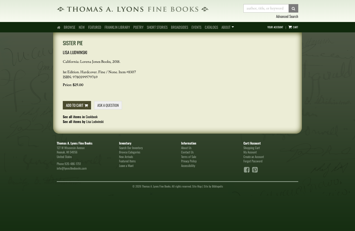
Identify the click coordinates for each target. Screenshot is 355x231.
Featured (94, 27)
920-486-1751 (72, 163)
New (82, 27)
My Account (250, 152)
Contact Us (187, 152)
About (225, 27)
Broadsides (179, 27)
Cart (295, 27)
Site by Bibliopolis (213, 186)
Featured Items (127, 161)
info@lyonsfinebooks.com (72, 168)
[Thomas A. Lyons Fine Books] (146, 9)
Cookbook (92, 116)
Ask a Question (108, 105)
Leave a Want (126, 165)
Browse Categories (129, 152)
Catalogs (211, 27)
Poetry (138, 27)
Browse (69, 27)
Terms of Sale (188, 156)
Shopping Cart (251, 147)
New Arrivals (126, 156)
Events (196, 27)
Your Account (275, 27)
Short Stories (157, 27)
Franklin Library (117, 27)
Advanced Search (287, 16)
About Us (186, 147)
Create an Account (253, 156)
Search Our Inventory (131, 147)
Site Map (197, 186)
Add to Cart (74, 105)
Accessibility (188, 165)
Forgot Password (253, 161)
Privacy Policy (189, 161)
